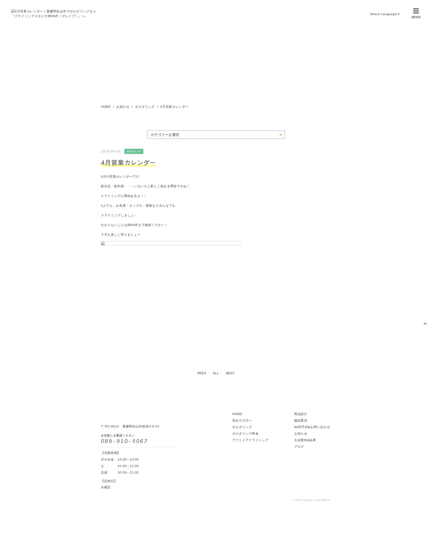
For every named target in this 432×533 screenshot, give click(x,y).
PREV (201, 373)
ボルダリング (242, 427)
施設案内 (300, 420)
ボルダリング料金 (245, 433)
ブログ (299, 446)
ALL (216, 373)
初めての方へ (242, 420)
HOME (237, 414)
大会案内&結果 (305, 440)
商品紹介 (300, 414)
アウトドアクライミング (250, 440)
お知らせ (300, 433)
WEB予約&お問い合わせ (312, 427)
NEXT (230, 373)
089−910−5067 (124, 441)
